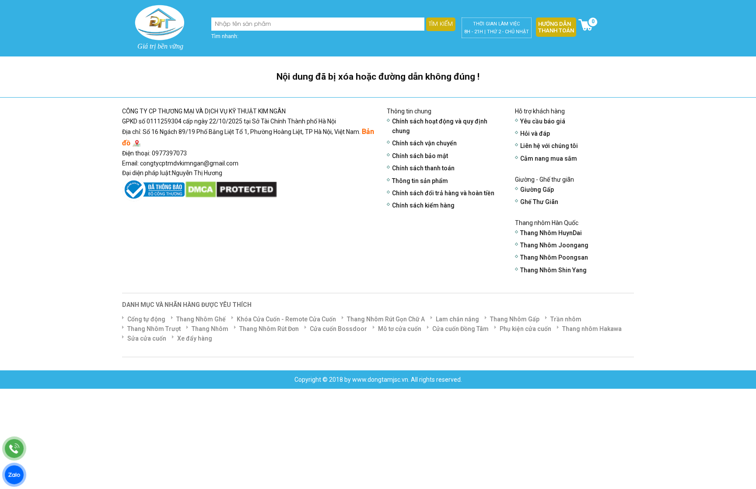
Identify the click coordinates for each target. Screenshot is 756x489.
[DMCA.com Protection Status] (231, 189)
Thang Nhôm (210, 328)
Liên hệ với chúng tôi (549, 145)
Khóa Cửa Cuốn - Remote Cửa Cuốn (286, 319)
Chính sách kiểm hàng (423, 205)
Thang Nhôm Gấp (514, 319)
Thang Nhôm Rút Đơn (269, 328)
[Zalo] (14, 475)
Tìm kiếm (441, 24)
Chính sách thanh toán (423, 168)
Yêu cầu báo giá (542, 121)
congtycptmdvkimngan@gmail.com (189, 163)
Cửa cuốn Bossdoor (338, 328)
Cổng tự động (146, 319)
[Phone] (14, 448)
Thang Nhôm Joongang (554, 245)
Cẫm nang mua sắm (548, 158)
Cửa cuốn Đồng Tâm (460, 328)
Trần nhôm (565, 319)
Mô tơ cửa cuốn (399, 328)
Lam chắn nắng (457, 319)
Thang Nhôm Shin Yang (553, 270)
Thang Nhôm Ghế (201, 319)
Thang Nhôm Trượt (154, 328)
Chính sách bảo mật (420, 155)
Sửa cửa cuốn (146, 338)
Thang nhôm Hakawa (592, 328)
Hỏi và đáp (535, 133)
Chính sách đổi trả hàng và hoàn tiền (443, 193)
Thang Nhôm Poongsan (554, 257)
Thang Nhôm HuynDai (551, 232)
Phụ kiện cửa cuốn (525, 328)
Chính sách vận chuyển (424, 143)
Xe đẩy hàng (194, 338)
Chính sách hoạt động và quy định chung (439, 126)
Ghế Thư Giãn (539, 201)
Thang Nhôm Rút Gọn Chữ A (386, 319)
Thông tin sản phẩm (420, 180)
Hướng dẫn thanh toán (556, 27)
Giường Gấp (537, 189)
